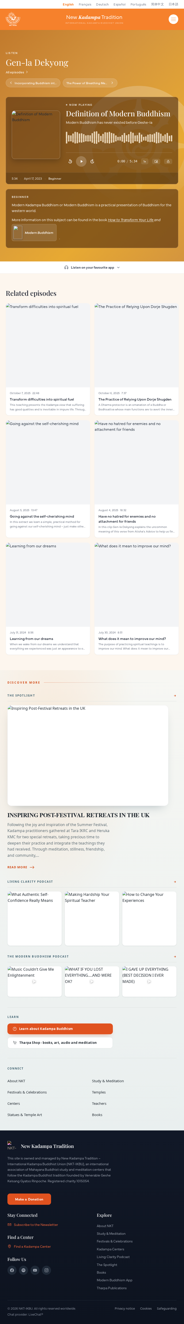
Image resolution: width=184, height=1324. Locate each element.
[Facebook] (12, 1270)
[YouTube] (35, 1270)
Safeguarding (167, 1308)
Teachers (131, 1103)
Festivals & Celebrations (46, 1092)
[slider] (119, 139)
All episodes (15, 72)
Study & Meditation (131, 1080)
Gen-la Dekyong (37, 62)
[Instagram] (46, 1270)
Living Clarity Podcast (30, 881)
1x (145, 161)
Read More (17, 867)
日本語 (173, 4)
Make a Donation (29, 1199)
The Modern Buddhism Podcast (38, 956)
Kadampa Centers (110, 1249)
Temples (131, 1092)
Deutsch (102, 4)
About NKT (46, 1080)
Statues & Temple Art (46, 1114)
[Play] (81, 161)
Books (131, 1114)
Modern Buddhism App (114, 1279)
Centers (46, 1103)
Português (138, 4)
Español (120, 4)
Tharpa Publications (112, 1287)
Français (85, 4)
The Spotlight (21, 695)
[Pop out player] (156, 161)
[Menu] (173, 19)
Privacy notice (125, 1308)
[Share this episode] (168, 161)
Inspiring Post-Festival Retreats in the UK (78, 814)
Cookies (146, 1308)
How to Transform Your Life (131, 219)
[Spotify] (23, 1270)
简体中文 (157, 4)
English (68, 4)
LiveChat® (36, 1314)
